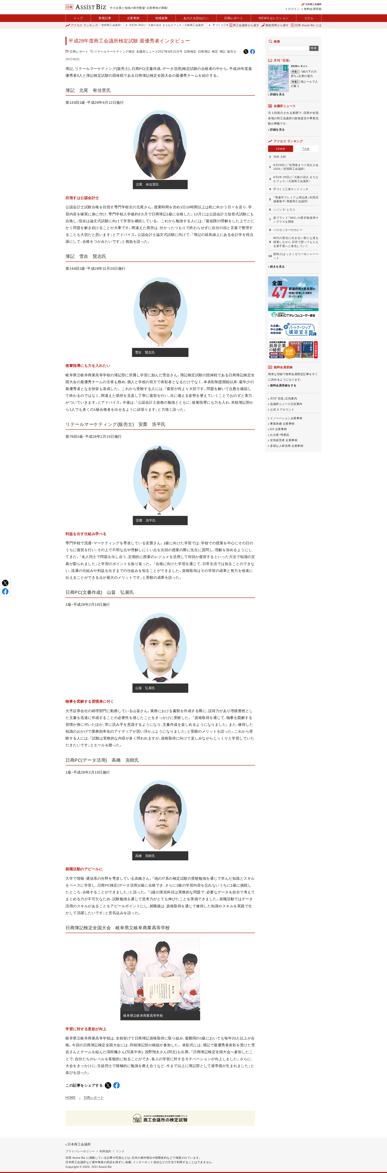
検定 (215, 51)
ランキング (84, 25)
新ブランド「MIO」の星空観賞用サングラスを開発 (295, 219)
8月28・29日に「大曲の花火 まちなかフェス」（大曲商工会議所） (139, 25)
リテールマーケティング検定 (114, 51)
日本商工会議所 (79, 1144)
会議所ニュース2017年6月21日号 (159, 51)
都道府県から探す (277, 25)
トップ (78, 18)
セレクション (273, 18)
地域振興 (161, 18)
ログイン (294, 9)
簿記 (223, 51)
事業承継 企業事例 (282, 423)
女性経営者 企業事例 (283, 440)
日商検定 (190, 51)
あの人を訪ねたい (195, 18)
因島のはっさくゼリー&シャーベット (295, 256)
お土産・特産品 (279, 434)
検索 (314, 48)
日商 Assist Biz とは (308, 25)
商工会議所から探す (246, 25)
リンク (120, 1151)
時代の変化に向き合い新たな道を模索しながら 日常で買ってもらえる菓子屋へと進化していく (295, 241)
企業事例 (133, 18)
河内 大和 (279, 156)
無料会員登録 (312, 9)
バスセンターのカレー (288, 229)
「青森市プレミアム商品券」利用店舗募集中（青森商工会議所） (295, 199)
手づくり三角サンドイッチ (201, 25)
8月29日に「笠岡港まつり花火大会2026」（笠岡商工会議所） (295, 167)
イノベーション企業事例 (286, 418)
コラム (309, 18)
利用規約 (105, 1151)
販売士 (232, 51)
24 (280, 148)
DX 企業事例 (278, 429)
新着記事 (105, 18)
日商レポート (233, 18)
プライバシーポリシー (80, 1151)
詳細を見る (277, 94)
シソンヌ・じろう (284, 209)
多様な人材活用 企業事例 (286, 445)
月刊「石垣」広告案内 (283, 398)
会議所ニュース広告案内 (286, 404)
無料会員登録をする (283, 385)
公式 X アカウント (282, 409)
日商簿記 (204, 51)
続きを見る (277, 266)
